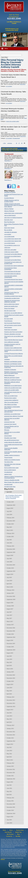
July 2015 (9, 656)
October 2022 (10, 536)
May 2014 (9, 690)
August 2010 (9, 816)
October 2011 (10, 775)
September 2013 (10, 706)
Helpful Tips (18, 832)
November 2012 (10, 734)
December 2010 (10, 804)
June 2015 (9, 659)
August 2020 (9, 555)
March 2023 (9, 530)
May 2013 (9, 719)
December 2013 (10, 700)
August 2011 (9, 782)
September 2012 (10, 741)
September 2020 (10, 552)
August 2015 (9, 653)
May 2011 (9, 791)
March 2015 (9, 668)
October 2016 (10, 634)
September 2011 (10, 778)
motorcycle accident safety (12, 121)
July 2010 (9, 819)
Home (4, 830)
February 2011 (10, 797)
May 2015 (9, 662)
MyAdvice (3, 859)
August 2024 (9, 508)
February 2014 (10, 697)
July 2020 (9, 558)
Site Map (18, 836)
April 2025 (9, 492)
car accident (9, 86)
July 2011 (9, 785)
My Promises (10, 834)
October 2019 (10, 568)
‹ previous (9, 143)
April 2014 (9, 694)
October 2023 (10, 524)
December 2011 (10, 769)
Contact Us (9, 836)
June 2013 (9, 716)
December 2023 (10, 520)
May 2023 (9, 527)
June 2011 (9, 788)
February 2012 (10, 763)
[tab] (14, 491)
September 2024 (10, 505)
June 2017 (9, 615)
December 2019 (10, 564)
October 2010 (10, 810)
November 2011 (10, 772)
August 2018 (9, 602)
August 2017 (9, 609)
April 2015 (9, 665)
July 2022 (9, 539)
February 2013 (10, 725)
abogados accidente (9, 192)
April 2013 (9, 722)
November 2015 (10, 643)
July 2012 (9, 747)
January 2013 (10, 728)
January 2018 (10, 605)
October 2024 (10, 502)
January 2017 (10, 624)
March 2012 (9, 760)
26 (16, 143)
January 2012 (10, 766)
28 (21, 143)
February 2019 (10, 590)
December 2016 (10, 627)
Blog (18, 834)
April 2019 (9, 583)
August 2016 (9, 640)
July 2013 (9, 712)
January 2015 (10, 672)
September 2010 (10, 813)
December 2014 (10, 675)
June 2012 (9, 750)
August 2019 (9, 574)
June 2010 (9, 823)
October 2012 (10, 738)
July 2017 (9, 612)
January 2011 (10, 801)
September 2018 (10, 599)
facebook (9, 186)
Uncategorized (16, 138)
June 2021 (9, 542)
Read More (22, 84)
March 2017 (9, 621)
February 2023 (10, 533)
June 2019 (9, 580)
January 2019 (10, 593)
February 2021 (10, 546)
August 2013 (9, 709)
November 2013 (10, 703)
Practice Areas (20, 830)
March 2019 (9, 587)
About (11, 830)
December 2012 (10, 731)
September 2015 (10, 650)
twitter (14, 186)
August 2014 (9, 684)
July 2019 (9, 577)
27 (19, 143)
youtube (18, 186)
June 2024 (9, 514)
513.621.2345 (14, 18)
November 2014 (10, 678)
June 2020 (9, 561)
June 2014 (9, 687)
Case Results (8, 832)
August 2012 (9, 744)
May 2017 (9, 618)
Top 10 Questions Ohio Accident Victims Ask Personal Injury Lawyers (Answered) (13, 497)
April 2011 (9, 794)
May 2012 (9, 753)
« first (4, 143)
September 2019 (10, 571)
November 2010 (10, 807)
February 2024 (10, 517)
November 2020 (10, 549)
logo (15, 865)
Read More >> (8, 160)
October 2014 (10, 681)
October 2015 (10, 646)
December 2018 (10, 596)
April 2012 (9, 756)
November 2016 (10, 631)
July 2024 (9, 511)
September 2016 (10, 637)
